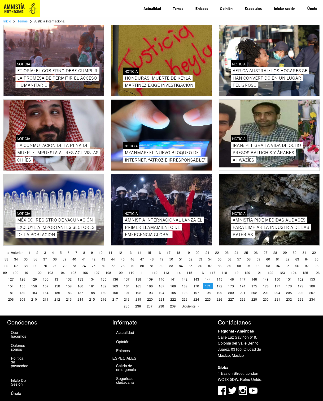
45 (123, 259)
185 (57, 292)
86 (200, 265)
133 (80, 279)
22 (217, 252)
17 (168, 252)
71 (55, 265)
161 (92, 286)
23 (227, 252)
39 (64, 259)
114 (178, 272)
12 (120, 252)
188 (92, 292)
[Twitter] (233, 390)
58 (249, 259)
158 (57, 286)
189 (103, 292)
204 (277, 292)
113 (166, 272)
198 (208, 292)
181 (11, 292)
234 (312, 299)
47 (142, 259)
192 (138, 292)
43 (103, 259)
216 (103, 299)
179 (300, 286)
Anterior (17, 252)
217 (115, 299)
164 (127, 286)
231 (277, 299)
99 (5, 272)
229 (254, 299)
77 (113, 265)
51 (181, 259)
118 (224, 272)
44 (113, 259)
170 (196, 286)
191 (127, 292)
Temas (178, 8)
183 (34, 292)
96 (297, 265)
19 (188, 252)
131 (57, 279)
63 (297, 259)
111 (143, 272)
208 (11, 299)
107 (97, 272)
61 (278, 259)
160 (80, 286)
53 (200, 259)
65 (317, 259)
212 (57, 299)
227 (231, 299)
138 (138, 279)
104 (62, 272)
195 (173, 292)
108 (108, 272)
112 (154, 272)
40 (74, 259)
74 (84, 265)
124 (294, 272)
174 (242, 286)
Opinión (226, 8)
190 (115, 292)
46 (132, 259)
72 (64, 265)
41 (84, 259)
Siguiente (189, 306)
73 (74, 265)
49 (161, 259)
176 (266, 286)
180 (312, 286)
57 (239, 259)
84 (181, 265)
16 (159, 252)
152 (300, 279)
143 (196, 279)
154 (11, 286)
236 (138, 306)
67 (16, 265)
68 (26, 265)
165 (138, 286)
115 (189, 272)
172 (219, 286)
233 (300, 299)
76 (103, 265)
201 (242, 292)
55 (220, 259)
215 (92, 299)
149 (266, 279)
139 (150, 279)
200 (231, 292)
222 (173, 299)
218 (127, 299)
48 (152, 259)
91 (249, 265)
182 (22, 292)
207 (312, 292)
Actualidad (152, 8)
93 (268, 265)
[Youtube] (253, 390)
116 (201, 272)
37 (45, 259)
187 (80, 292)
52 (190, 259)
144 (208, 279)
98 (317, 265)
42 (94, 259)
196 (185, 292)
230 (266, 299)
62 (287, 259)
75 (94, 265)
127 (11, 279)
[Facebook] (222, 390)
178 (289, 286)
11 (110, 252)
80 (142, 265)
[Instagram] (243, 390)
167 (161, 286)
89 (229, 265)
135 (103, 279)
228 (242, 299)
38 (55, 259)
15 (149, 252)
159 (69, 286)
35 (26, 259)
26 (256, 252)
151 (289, 279)
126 (317, 272)
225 (208, 299)
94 (278, 265)
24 (236, 252)
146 (231, 279)
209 (22, 299)
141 (173, 279)
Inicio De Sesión (18, 382)
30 (295, 252)
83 (171, 265)
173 (231, 286)
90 (239, 265)
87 (210, 265)
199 (219, 292)
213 (69, 299)
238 (161, 306)
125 (305, 272)
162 (103, 286)
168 (173, 286)
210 (34, 299)
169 (185, 286)
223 (185, 299)
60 (268, 259)
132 (69, 279)
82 (161, 265)
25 (246, 252)
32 (314, 252)
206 (300, 292)
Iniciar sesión (284, 8)
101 (27, 272)
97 (307, 265)
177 (277, 286)
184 (45, 292)
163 (115, 286)
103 (50, 272)
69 (35, 265)
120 (247, 272)
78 (123, 265)
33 (6, 259)
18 (178, 252)
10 (101, 252)
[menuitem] (152, 8)
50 (171, 259)
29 (285, 252)
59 (258, 259)
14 (139, 252)
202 (254, 292)
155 (22, 286)
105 (73, 272)
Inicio (7, 21)
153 (312, 279)
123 (282, 272)
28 (275, 252)
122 (270, 272)
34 (16, 259)
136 (115, 279)
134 (92, 279)
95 (287, 265)
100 (15, 272)
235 (126, 306)
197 (196, 292)
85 (190, 265)
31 (304, 252)
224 (196, 299)
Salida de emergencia (126, 367)
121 (259, 272)
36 (35, 259)
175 (254, 286)
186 (69, 292)
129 (34, 279)
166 (150, 286)
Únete (312, 8)
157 (45, 286)
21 (207, 252)
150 (277, 279)
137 (127, 279)
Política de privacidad (19, 361)
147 (242, 279)
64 (307, 259)
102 (39, 272)
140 (161, 279)
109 (120, 272)
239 (173, 306)
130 (45, 279)
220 (150, 299)
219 (138, 299)
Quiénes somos (18, 347)
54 (210, 259)
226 (219, 299)
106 (85, 272)
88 (220, 265)
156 (34, 286)
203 (266, 292)
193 (150, 292)
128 (22, 279)
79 (132, 265)
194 (161, 292)
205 (289, 292)
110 (131, 272)
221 (161, 299)
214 (80, 299)
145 (219, 279)
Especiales (253, 8)
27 (265, 252)
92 (258, 265)
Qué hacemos (18, 334)
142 (185, 279)
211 (45, 299)
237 (150, 306)
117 (212, 272)
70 (45, 265)
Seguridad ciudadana (125, 380)
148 (254, 279)
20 (198, 252)
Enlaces (201, 8)
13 (130, 252)
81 (152, 265)
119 (236, 272)
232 (289, 299)
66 (6, 265)
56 (229, 259)
